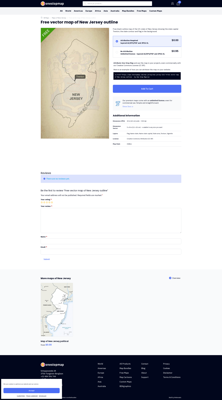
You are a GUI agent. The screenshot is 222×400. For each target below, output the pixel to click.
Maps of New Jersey (59, 18)
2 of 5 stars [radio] (44, 202)
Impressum (42, 396)
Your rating (46, 199)
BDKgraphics (125, 386)
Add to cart (147, 88)
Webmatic (177, 397)
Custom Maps (155, 11)
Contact (144, 364)
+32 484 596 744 (48, 376)
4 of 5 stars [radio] (49, 202)
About (144, 373)
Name (44, 237)
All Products (125, 364)
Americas (78, 11)
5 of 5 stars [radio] (52, 202)
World (68, 11)
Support (144, 377)
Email (44, 247)
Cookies (166, 368)
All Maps (46, 18)
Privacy (166, 364)
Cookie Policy (21, 396)
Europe (89, 11)
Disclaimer (167, 373)
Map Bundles (128, 11)
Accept (31, 390)
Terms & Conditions (171, 377)
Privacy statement (32, 396)
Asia (106, 11)
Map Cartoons (126, 377)
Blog (143, 368)
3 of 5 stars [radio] (47, 202)
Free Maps (141, 11)
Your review (46, 206)
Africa (98, 11)
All (61, 11)
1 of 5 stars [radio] (42, 202)
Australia (115, 11)
